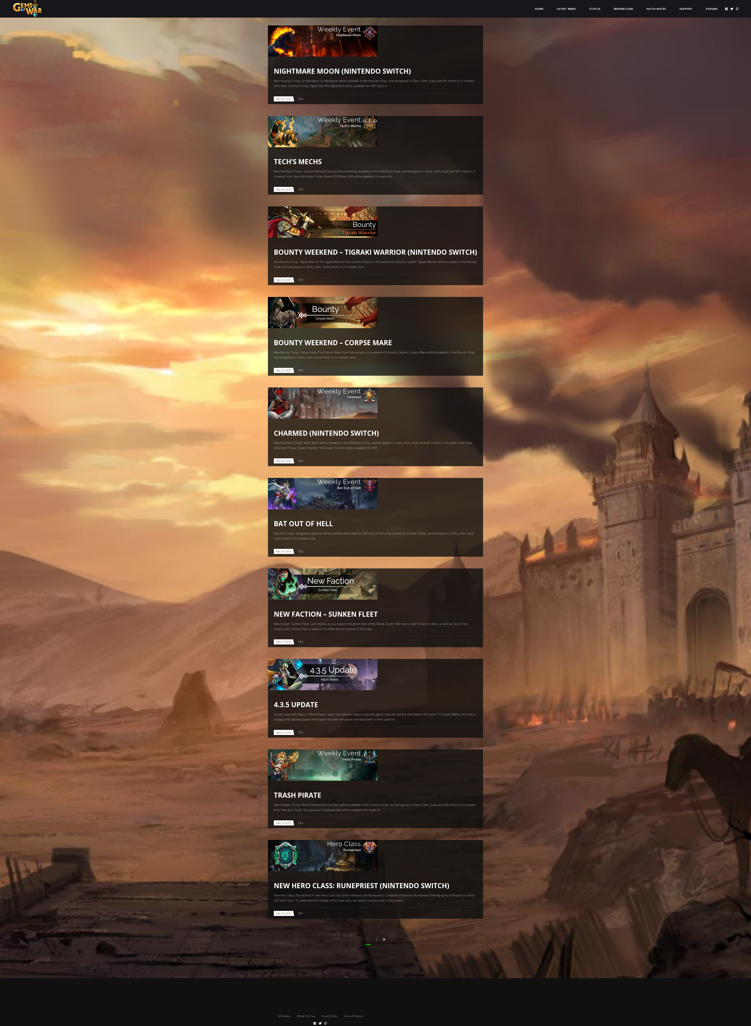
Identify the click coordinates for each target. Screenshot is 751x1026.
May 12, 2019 (283, 823)
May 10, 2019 (283, 913)
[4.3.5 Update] (322, 674)
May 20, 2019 (283, 461)
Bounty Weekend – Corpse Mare (333, 342)
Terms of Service (353, 1016)
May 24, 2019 (283, 280)
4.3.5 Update (296, 704)
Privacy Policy (329, 1016)
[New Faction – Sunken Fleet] (322, 584)
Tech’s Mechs (298, 161)
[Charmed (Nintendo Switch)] (322, 403)
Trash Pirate (297, 795)
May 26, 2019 (283, 99)
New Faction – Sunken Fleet (326, 614)
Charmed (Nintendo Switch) (326, 433)
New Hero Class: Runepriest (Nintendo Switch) (361, 885)
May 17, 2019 (283, 642)
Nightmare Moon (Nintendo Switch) (342, 71)
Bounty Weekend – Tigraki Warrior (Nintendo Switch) (375, 252)
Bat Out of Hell (303, 523)
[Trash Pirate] (322, 765)
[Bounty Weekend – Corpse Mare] (322, 312)
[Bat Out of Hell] (322, 493)
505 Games (284, 1016)
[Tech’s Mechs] (322, 131)
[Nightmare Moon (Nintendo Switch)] (322, 41)
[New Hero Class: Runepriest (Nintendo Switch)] (322, 855)
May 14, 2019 (283, 732)
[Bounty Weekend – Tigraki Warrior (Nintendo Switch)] (322, 222)
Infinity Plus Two (306, 1016)
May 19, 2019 (283, 551)
